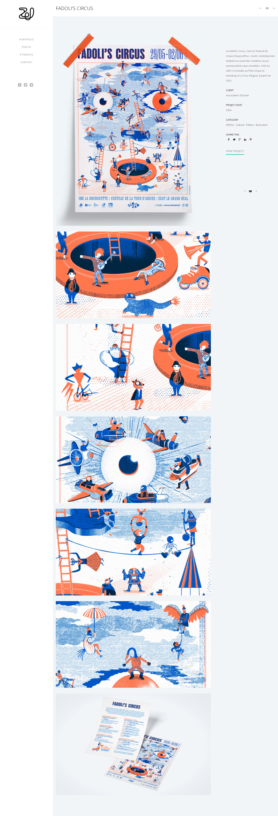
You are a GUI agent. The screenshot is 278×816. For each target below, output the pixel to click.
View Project (235, 151)
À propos (26, 54)
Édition (250, 125)
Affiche (230, 125)
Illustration (262, 125)
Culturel (240, 125)
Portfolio (26, 39)
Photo (26, 47)
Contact (26, 62)
